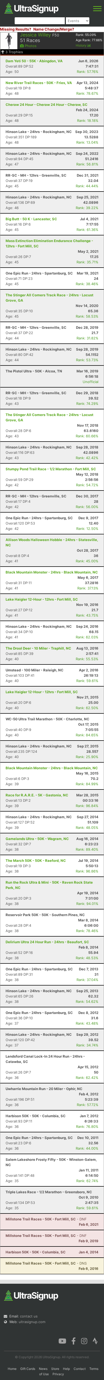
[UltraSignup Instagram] (84, 1341)
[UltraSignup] (31, 8)
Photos (30, 46)
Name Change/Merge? (53, 29)
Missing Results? (15, 29)
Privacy (58, 1374)
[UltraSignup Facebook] (73, 1341)
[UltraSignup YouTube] (62, 1341)
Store (55, 1369)
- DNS (46, 1263)
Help (66, 1369)
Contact (80, 1369)
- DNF (46, 1219)
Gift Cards (27, 1369)
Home (12, 1369)
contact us (29, 1316)
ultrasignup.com (32, 1322)
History (81, 45)
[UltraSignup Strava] (95, 1341)
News (43, 1369)
